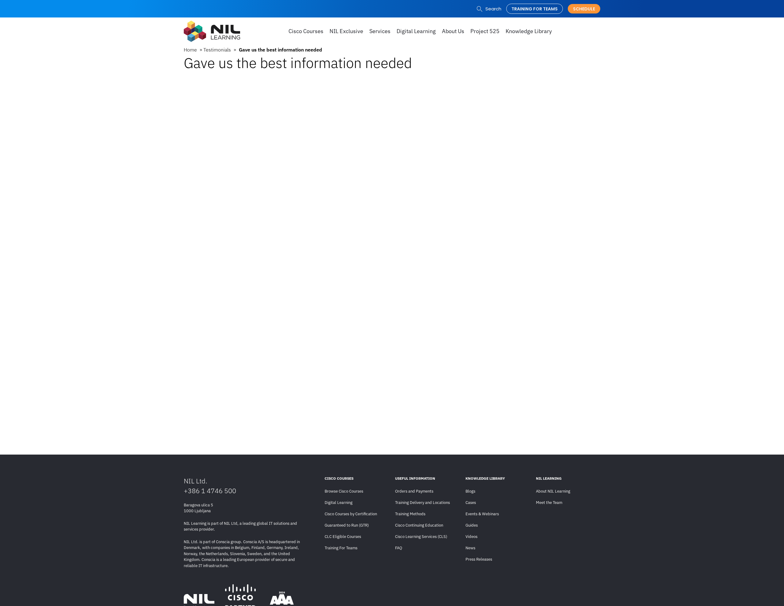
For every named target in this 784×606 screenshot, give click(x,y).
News (470, 548)
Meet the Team (549, 502)
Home (190, 50)
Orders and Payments (414, 491)
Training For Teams (341, 548)
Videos (471, 536)
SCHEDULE (584, 9)
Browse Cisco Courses (344, 491)
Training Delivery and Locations (422, 502)
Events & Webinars (482, 513)
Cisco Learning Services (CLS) (421, 536)
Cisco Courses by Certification (351, 513)
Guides (472, 525)
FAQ (398, 548)
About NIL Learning (553, 491)
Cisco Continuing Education (419, 525)
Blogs (470, 491)
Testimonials (217, 50)
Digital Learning (338, 502)
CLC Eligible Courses (343, 536)
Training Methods (410, 513)
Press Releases (479, 559)
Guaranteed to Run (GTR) (347, 525)
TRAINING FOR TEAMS (534, 9)
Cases (471, 502)
